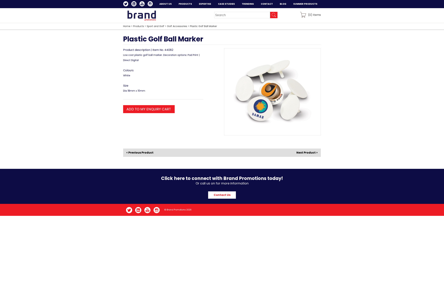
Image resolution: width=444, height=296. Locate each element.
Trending (248, 4)
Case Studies (226, 4)
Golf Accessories (177, 26)
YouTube (142, 4)
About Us (165, 4)
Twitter (126, 4)
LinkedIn (134, 4)
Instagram (151, 4)
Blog (283, 4)
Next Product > (307, 153)
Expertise (205, 4)
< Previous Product (139, 153)
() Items (314, 14)
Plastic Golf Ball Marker (203, 26)
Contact (267, 4)
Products (185, 4)
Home (126, 26)
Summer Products (305, 4)
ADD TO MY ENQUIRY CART (148, 109)
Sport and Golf (155, 26)
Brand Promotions (141, 16)
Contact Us (222, 195)
